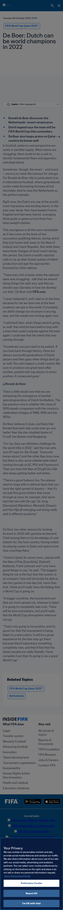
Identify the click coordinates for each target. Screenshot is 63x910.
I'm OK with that (31, 903)
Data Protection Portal (17, 876)
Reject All (31, 893)
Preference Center (31, 883)
